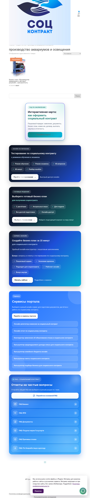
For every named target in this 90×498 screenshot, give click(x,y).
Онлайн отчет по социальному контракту (30, 331)
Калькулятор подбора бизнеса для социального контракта (38, 365)
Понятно (38, 491)
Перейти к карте (43, 135)
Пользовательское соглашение (45, 497)
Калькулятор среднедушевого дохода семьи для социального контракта (43, 345)
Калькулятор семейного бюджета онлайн (30, 352)
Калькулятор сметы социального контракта (31, 358)
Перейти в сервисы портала (25, 316)
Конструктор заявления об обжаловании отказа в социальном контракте (43, 338)
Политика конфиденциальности (20, 494)
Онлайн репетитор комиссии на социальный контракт (36, 324)
